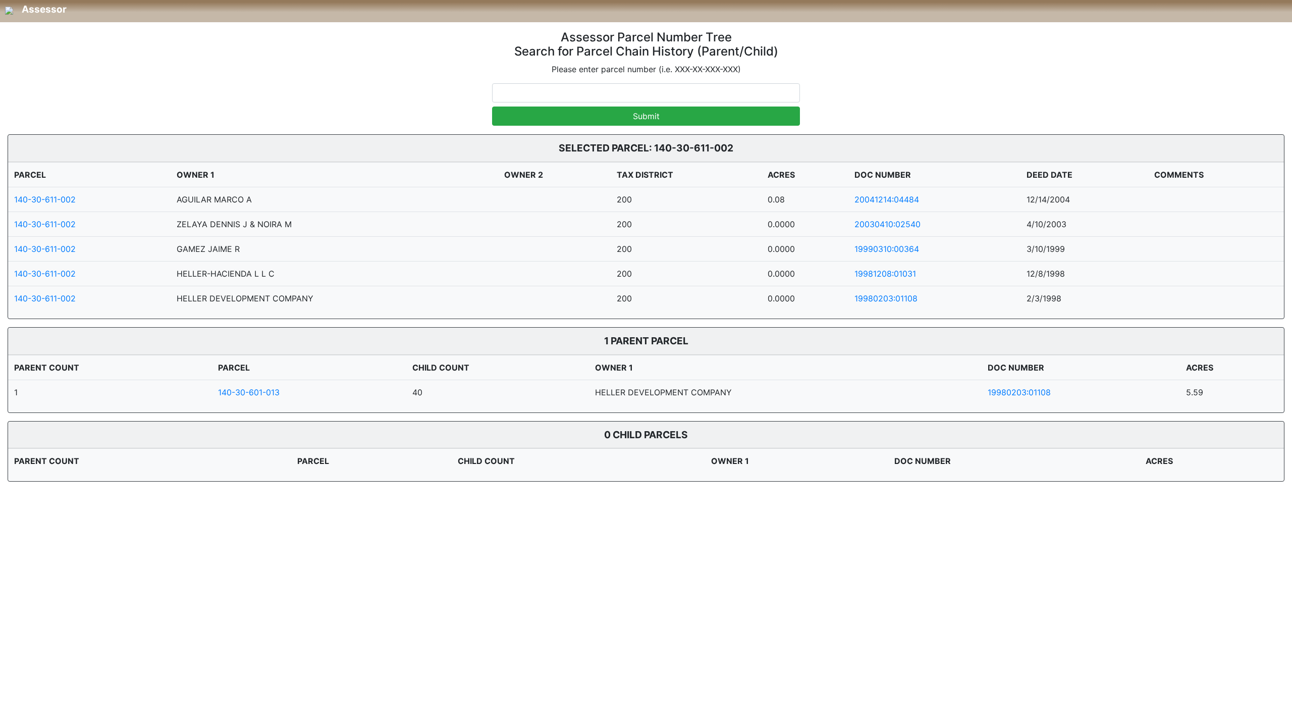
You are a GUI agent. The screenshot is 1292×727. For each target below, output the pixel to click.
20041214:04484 (886, 199)
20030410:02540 (887, 224)
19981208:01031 (885, 274)
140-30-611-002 (45, 199)
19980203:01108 (886, 298)
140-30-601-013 (249, 392)
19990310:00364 (886, 249)
